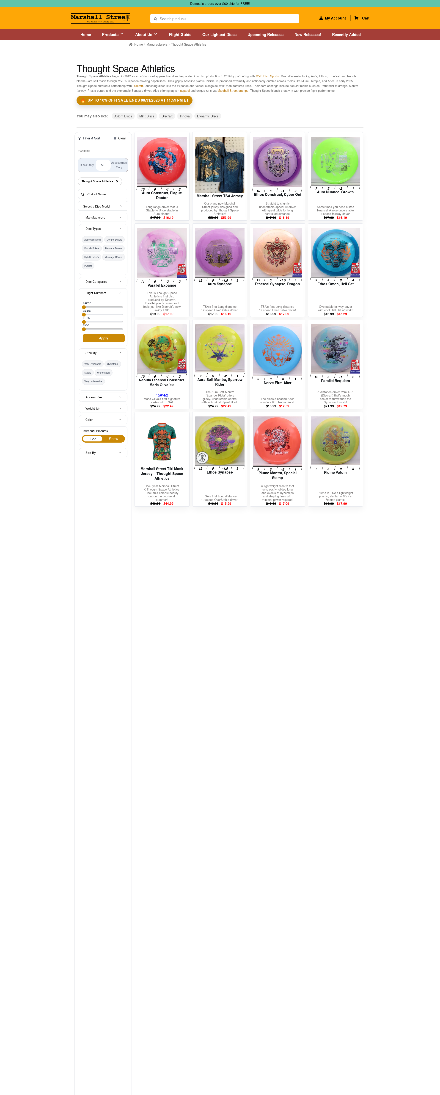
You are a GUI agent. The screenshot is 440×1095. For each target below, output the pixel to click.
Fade (86, 325)
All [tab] (102, 165)
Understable (103, 372)
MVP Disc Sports (267, 76)
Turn (86, 318)
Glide (87, 310)
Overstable (112, 364)
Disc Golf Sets (91, 248)
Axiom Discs (123, 116)
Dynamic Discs (207, 116)
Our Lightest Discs (219, 34)
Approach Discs (92, 239)
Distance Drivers (113, 248)
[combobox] (103, 206)
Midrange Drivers (113, 257)
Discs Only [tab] (87, 165)
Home (85, 34)
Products (111, 34)
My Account (335, 18)
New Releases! (307, 34)
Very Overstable (92, 364)
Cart (365, 18)
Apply (103, 338)
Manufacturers (157, 44)
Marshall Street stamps (232, 90)
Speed (87, 303)
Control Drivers (114, 239)
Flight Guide (180, 34)
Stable (87, 372)
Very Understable (93, 381)
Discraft (138, 85)
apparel (185, 90)
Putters (88, 265)
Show (113, 438)
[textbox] (104, 206)
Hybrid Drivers (91, 257)
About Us (144, 34)
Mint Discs (146, 116)
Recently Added (346, 34)
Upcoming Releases (265, 34)
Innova (185, 116)
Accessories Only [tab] (119, 165)
